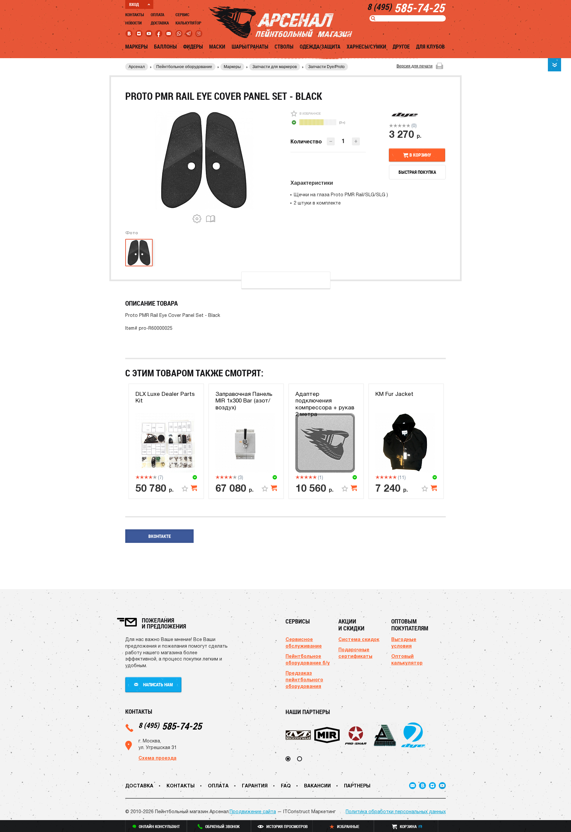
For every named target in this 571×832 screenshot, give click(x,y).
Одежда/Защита (320, 46)
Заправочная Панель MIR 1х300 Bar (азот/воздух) (243, 401)
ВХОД (134, 4)
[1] (391, 126)
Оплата (157, 15)
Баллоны (165, 46)
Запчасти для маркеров (274, 66)
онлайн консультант (159, 826)
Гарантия (255, 785)
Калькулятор (188, 23)
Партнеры (357, 785)
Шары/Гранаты (250, 46)
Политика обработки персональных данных (396, 811)
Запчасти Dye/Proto (326, 66)
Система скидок (358, 639)
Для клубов (430, 46)
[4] (404, 126)
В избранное (310, 113)
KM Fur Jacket (394, 394)
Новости (133, 23)
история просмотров (287, 826)
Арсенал (137, 66)
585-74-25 (170, 725)
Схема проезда (157, 758)
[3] (400, 126)
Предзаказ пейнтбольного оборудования (304, 679)
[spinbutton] (343, 141)
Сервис (182, 15)
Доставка (160, 23)
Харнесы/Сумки (366, 46)
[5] (408, 126)
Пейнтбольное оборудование (184, 66)
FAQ (286, 785)
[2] (395, 126)
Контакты (134, 15)
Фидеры (193, 46)
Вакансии (317, 785)
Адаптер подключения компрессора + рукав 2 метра (324, 404)
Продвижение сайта (253, 811)
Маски (217, 46)
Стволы (284, 46)
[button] (356, 141)
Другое (401, 46)
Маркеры (136, 46)
